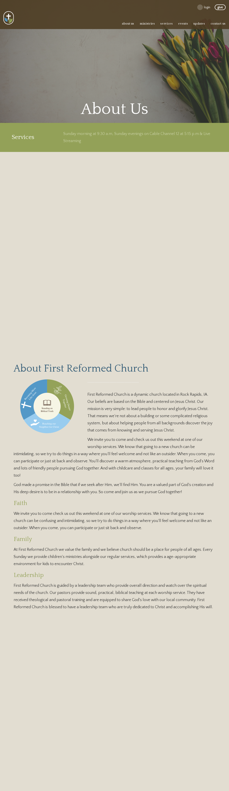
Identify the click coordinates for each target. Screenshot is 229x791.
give (220, 7)
